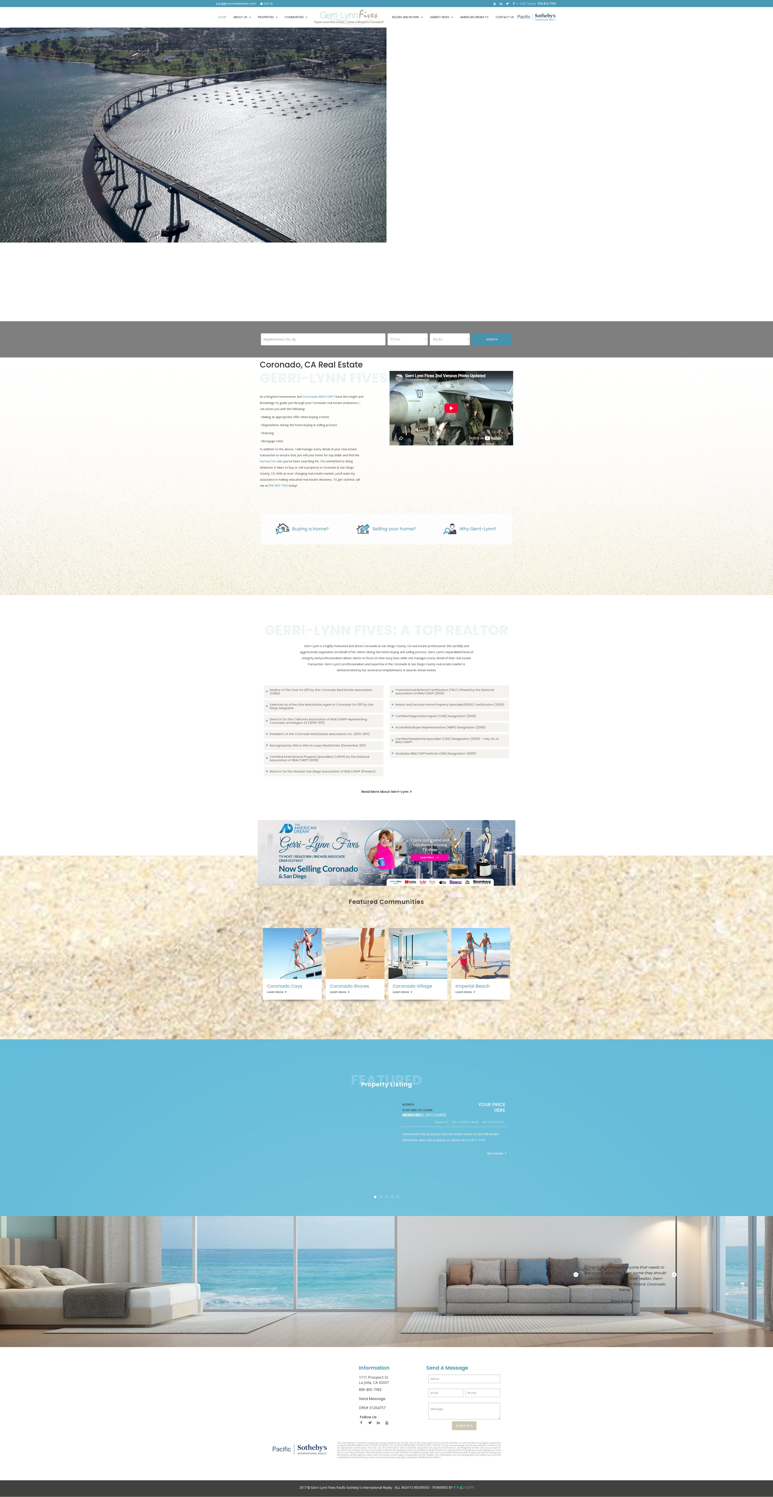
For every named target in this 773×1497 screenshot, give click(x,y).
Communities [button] (294, 17)
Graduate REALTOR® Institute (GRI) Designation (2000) (435, 753)
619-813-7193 (278, 485)
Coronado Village (412, 986)
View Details (495, 1153)
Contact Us (505, 17)
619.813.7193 (547, 4)
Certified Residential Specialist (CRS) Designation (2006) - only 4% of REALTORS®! (447, 740)
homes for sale (271, 461)
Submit (463, 1425)
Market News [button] (439, 17)
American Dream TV (474, 17)
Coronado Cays (284, 986)
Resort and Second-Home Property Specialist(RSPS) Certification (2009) (449, 704)
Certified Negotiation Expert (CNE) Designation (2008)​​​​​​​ (435, 716)
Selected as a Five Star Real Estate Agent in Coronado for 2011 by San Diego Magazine (322, 706)
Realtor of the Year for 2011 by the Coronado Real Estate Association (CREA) (321, 691)
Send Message (372, 1398)
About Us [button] (240, 17)
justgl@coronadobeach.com (236, 3)
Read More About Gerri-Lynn (384, 791)
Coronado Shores (349, 986)
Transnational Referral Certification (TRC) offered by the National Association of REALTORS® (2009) (444, 691)
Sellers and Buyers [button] (405, 17)
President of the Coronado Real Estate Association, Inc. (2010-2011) (320, 734)
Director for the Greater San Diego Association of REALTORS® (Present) (323, 771)
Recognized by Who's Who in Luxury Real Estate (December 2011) (318, 745)
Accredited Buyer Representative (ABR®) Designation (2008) (440, 727)
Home (222, 17)
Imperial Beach (473, 986)
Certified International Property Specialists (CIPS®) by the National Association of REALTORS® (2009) (319, 758)
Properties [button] (266, 17)
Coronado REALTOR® (318, 396)
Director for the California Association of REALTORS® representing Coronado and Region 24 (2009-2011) (318, 721)
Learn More (275, 992)
